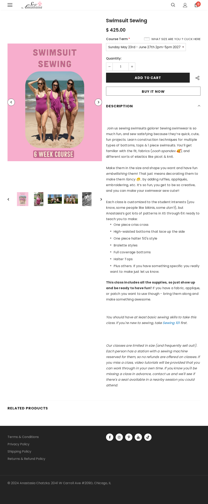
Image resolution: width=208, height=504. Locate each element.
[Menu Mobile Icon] (10, 5)
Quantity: (114, 58)
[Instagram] (119, 437)
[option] (55, 102)
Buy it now (153, 91)
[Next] (98, 102)
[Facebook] (109, 437)
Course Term (118, 39)
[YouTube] (138, 437)
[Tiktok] (148, 437)
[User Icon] (185, 5)
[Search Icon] (173, 5)
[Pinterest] (128, 437)
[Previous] (11, 102)
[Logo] (32, 5)
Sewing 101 (171, 323)
